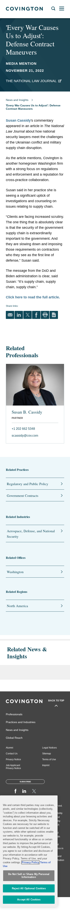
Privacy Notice (13, 759)
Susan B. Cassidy (27, 412)
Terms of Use (49, 759)
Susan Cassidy (18, 120)
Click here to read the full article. (33, 297)
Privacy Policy (30, 862)
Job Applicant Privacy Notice (13, 767)
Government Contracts (22, 495)
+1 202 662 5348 (23, 428)
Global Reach (14, 737)
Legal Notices (49, 747)
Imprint (45, 765)
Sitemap (46, 753)
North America (17, 605)
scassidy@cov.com (25, 435)
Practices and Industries (20, 722)
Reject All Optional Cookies (29, 888)
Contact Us (12, 753)
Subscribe (25, 782)
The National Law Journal (31, 81)
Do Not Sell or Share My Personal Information (28, 876)
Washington (15, 571)
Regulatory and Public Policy (27, 483)
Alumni (9, 747)
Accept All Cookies (28, 899)
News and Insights (17, 99)
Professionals (14, 714)
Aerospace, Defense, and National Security (31, 534)
